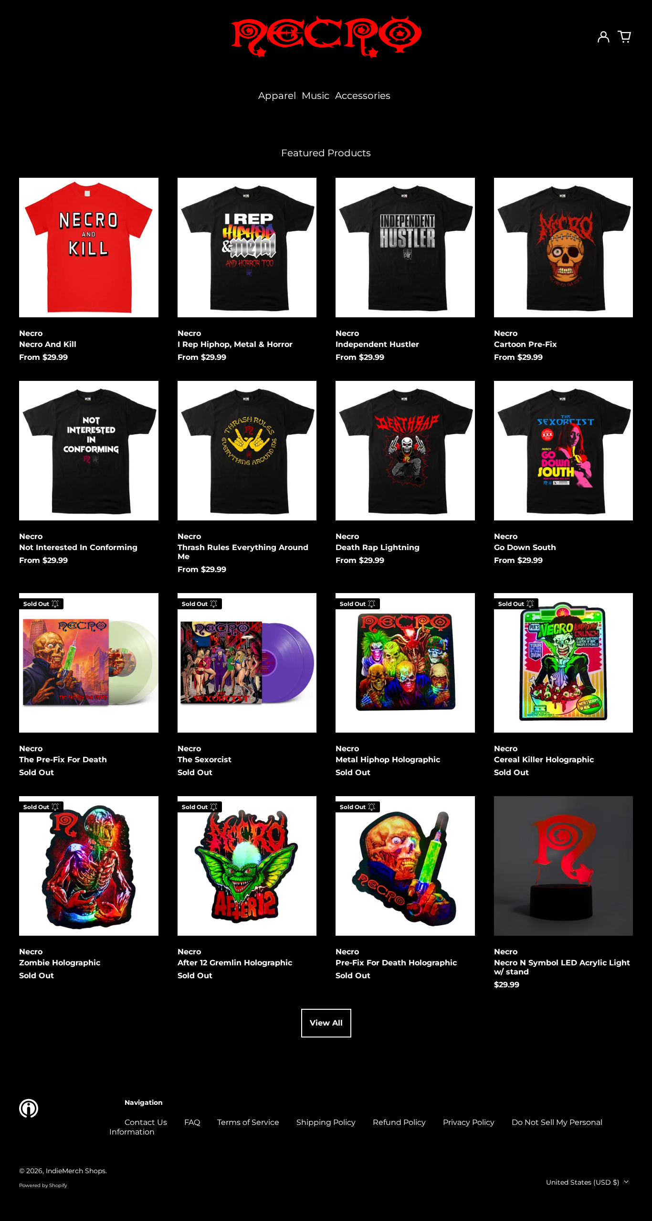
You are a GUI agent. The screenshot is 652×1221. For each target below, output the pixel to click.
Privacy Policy (468, 1122)
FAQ (192, 1122)
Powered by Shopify (43, 1185)
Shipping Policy (326, 1122)
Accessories (362, 95)
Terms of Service (248, 1122)
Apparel (277, 95)
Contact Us (146, 1122)
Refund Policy (399, 1122)
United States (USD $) (583, 1182)
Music (315, 95)
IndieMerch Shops (75, 1171)
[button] (624, 36)
